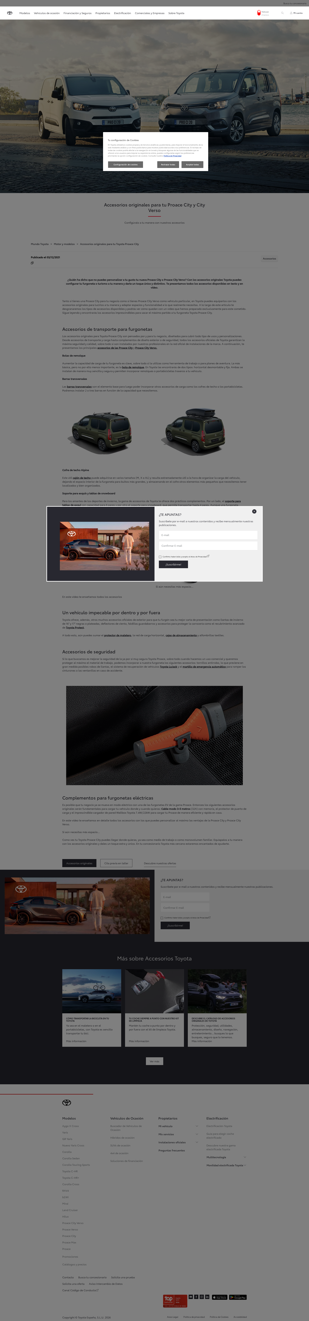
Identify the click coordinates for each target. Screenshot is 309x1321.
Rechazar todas (168, 164)
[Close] (254, 511)
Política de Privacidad (172, 155)
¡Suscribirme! (173, 564)
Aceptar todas (192, 164)
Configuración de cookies (126, 164)
